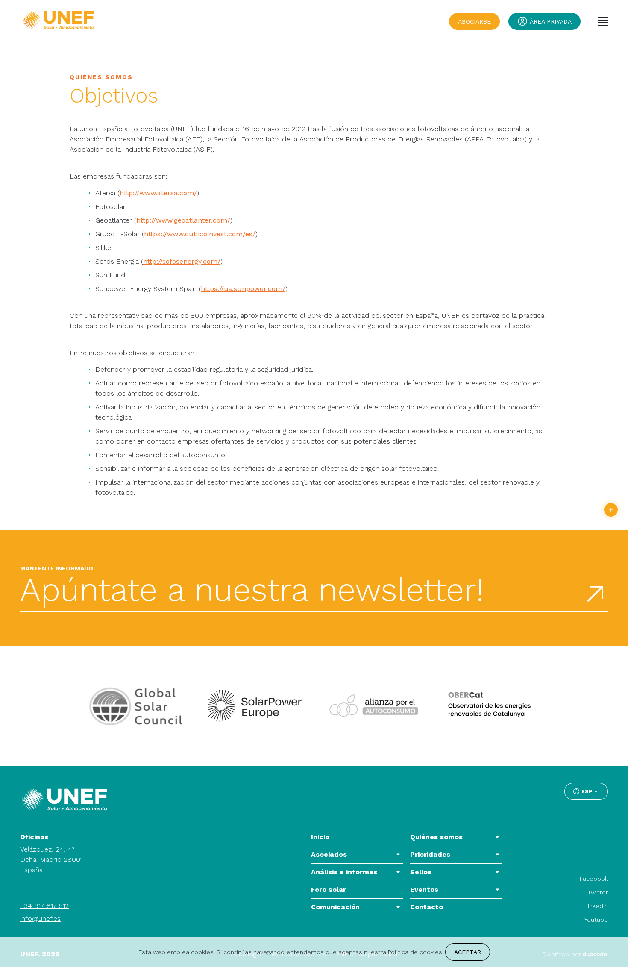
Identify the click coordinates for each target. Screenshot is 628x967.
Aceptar (467, 952)
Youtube (596, 919)
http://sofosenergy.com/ (181, 261)
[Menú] (603, 21)
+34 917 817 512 (44, 906)
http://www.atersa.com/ (158, 193)
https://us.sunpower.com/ (243, 289)
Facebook (594, 878)
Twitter (597, 892)
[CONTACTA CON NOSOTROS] (611, 510)
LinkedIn (596, 905)
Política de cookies (415, 952)
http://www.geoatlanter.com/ (183, 220)
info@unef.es (40, 918)
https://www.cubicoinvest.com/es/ (199, 234)
